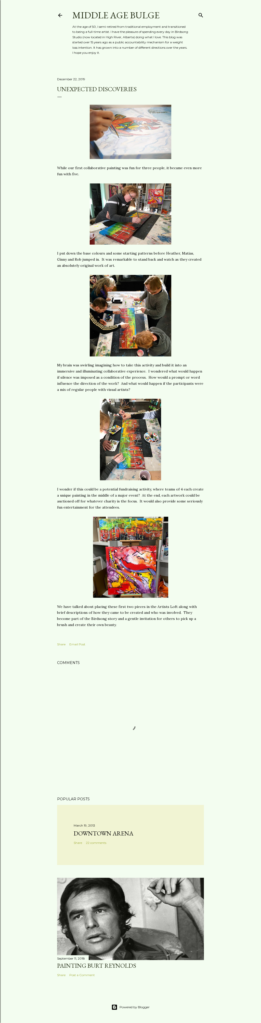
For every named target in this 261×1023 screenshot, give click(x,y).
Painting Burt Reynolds (96, 965)
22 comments (96, 843)
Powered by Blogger (135, 1007)
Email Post (77, 644)
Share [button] (61, 644)
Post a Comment (82, 975)
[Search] (201, 14)
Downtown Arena (103, 833)
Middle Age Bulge (116, 15)
